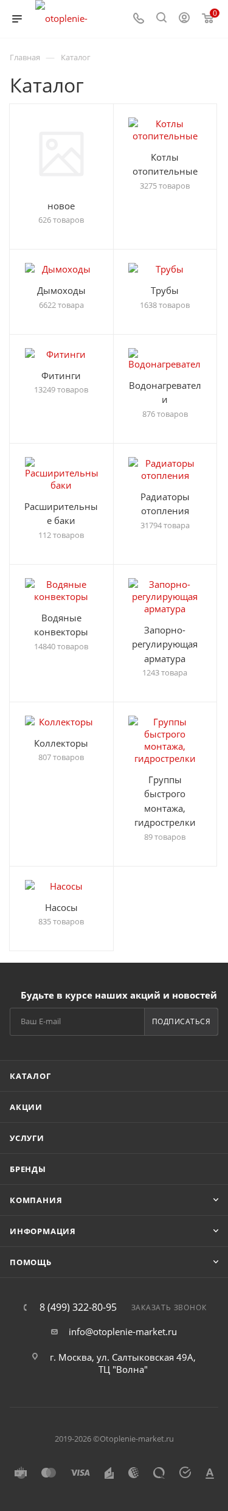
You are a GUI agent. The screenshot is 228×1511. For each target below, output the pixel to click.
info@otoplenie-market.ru (123, 1331)
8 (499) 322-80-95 (78, 1307)
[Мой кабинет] (184, 19)
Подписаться (181, 1021)
